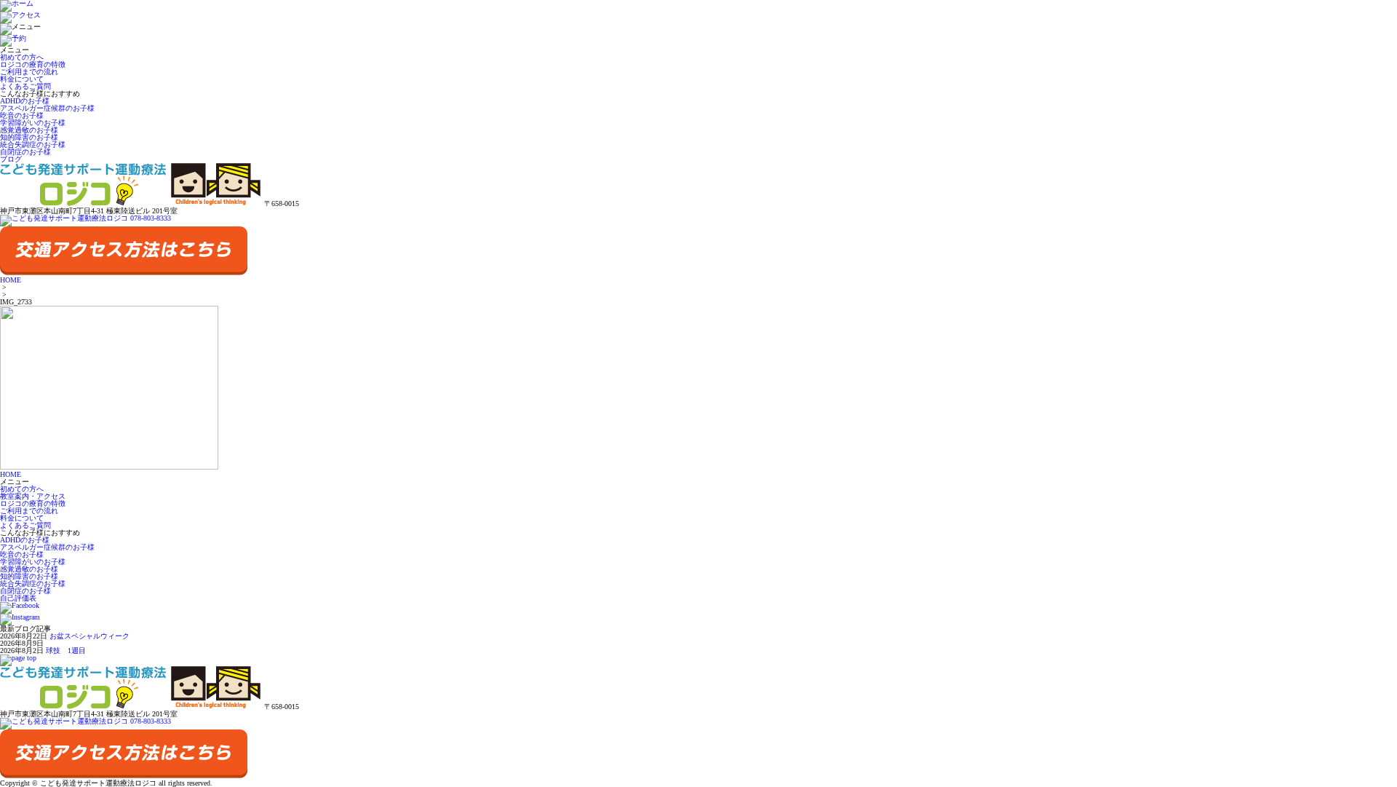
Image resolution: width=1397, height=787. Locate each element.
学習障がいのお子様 (32, 123)
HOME (10, 280)
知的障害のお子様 (29, 137)
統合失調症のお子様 (32, 145)
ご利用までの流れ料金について (29, 75)
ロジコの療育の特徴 (32, 64)
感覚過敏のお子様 (29, 130)
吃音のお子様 (22, 115)
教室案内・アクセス (32, 496)
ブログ (11, 159)
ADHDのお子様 (24, 101)
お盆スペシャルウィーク (89, 636)
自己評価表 (18, 598)
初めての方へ (22, 57)
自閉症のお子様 (25, 152)
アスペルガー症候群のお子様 (47, 108)
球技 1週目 (66, 650)
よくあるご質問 (25, 86)
